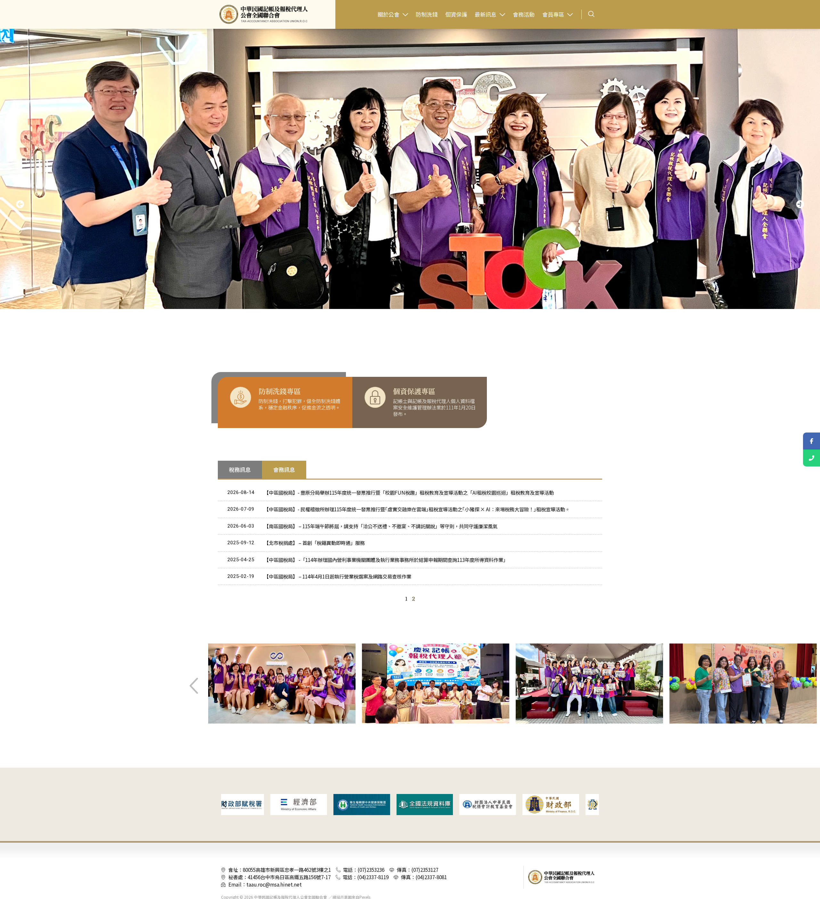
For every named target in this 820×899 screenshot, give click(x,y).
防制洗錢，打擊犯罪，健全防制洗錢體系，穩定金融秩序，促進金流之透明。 (299, 404)
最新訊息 (485, 14)
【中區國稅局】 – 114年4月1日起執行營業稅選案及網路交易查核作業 (337, 576)
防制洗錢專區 (279, 391)
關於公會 (388, 14)
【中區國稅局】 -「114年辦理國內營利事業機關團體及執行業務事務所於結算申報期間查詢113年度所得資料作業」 (386, 559)
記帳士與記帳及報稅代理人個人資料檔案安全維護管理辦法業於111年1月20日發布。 (434, 407)
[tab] (240, 470)
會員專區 (553, 14)
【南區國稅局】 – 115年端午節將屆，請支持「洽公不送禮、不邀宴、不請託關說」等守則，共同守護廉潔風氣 (380, 526)
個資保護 (456, 14)
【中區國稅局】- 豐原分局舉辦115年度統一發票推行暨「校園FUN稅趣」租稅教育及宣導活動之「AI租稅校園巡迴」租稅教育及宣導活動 (409, 492)
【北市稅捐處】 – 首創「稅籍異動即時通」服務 (314, 542)
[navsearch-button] (591, 14)
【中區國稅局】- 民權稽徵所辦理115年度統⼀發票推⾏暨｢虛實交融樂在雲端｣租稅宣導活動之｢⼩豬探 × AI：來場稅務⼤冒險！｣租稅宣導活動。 (417, 509)
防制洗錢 (427, 14)
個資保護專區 (414, 391)
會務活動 (524, 14)
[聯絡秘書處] (811, 458)
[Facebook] (811, 441)
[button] (20, 204)
